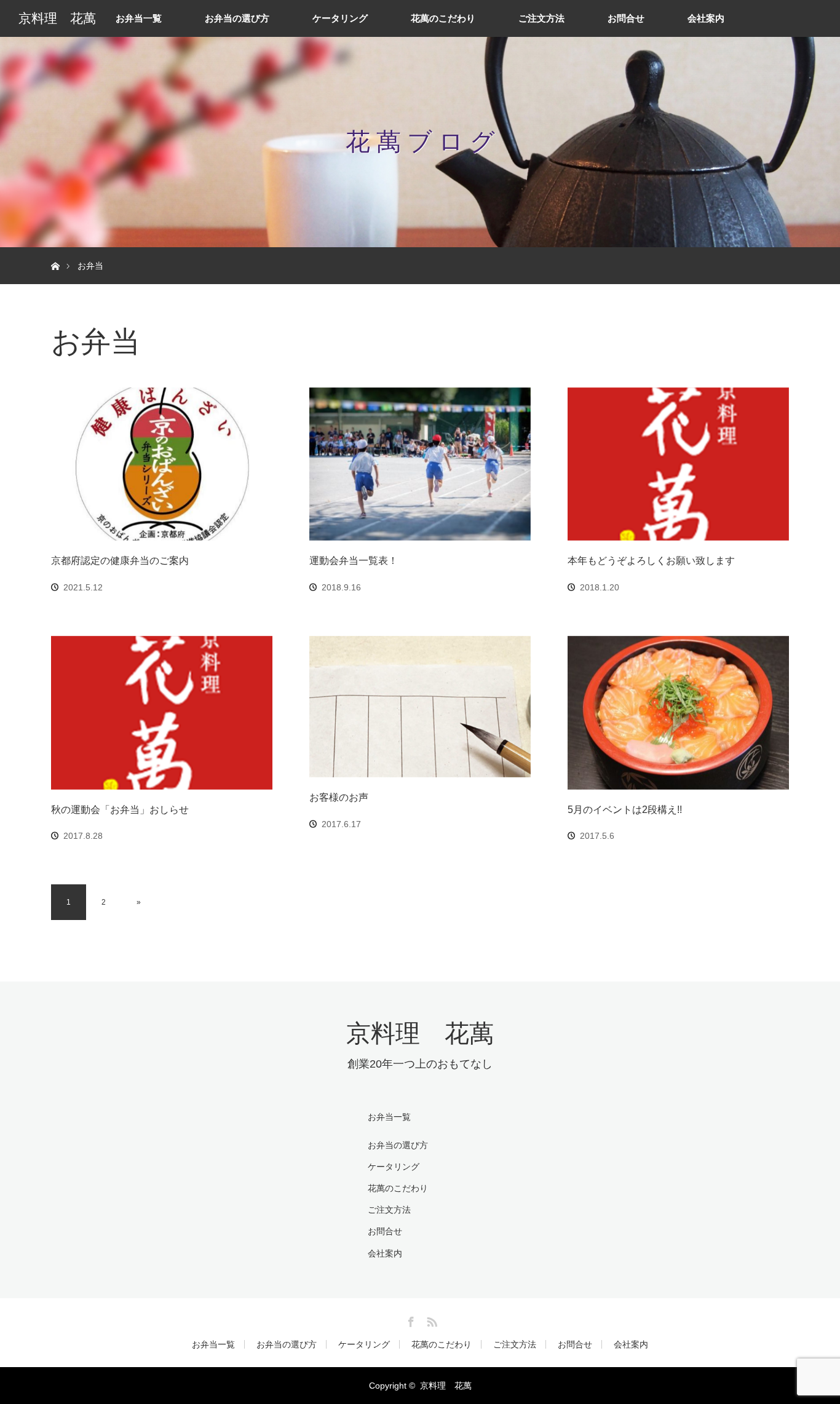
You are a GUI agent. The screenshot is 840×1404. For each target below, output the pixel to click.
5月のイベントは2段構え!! (625, 809)
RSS (430, 1320)
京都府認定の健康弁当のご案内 (120, 560)
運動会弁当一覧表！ (353, 560)
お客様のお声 (338, 797)
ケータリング (340, 18)
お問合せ (626, 18)
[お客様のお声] (420, 706)
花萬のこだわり (443, 18)
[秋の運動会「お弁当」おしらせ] (161, 713)
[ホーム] (55, 251)
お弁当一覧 (139, 18)
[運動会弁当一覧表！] (420, 464)
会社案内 (705, 18)
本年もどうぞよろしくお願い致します (651, 560)
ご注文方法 (541, 18)
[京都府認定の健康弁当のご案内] (161, 464)
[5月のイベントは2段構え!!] (678, 713)
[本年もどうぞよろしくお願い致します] (678, 464)
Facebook (409, 1320)
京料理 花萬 (57, 18)
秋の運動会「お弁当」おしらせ (120, 809)
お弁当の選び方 (237, 18)
